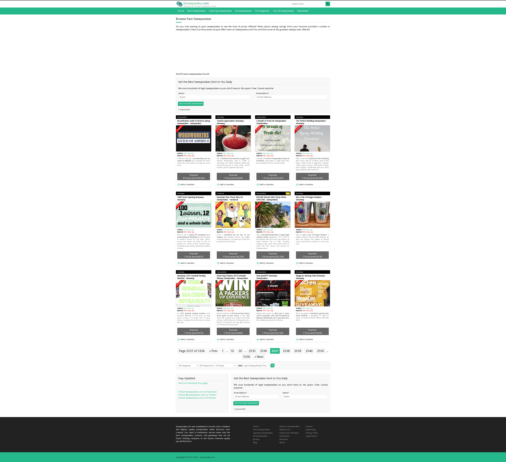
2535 (252, 351)
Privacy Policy (312, 432)
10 (232, 351)
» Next (259, 357)
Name (181, 93)
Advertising (311, 429)
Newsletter (303, 10)
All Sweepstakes (243, 10)
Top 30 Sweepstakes (283, 10)
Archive (256, 439)
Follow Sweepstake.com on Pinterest (197, 397)
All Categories (262, 10)
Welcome (283, 439)
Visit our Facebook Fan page (193, 382)
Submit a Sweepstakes (289, 426)
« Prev (213, 351)
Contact (309, 426)
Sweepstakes (182, 117)
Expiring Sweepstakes (220, 10)
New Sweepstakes (196, 10)
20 (240, 351)
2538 (286, 351)
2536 (263, 351)
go (273, 365)
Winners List (284, 429)
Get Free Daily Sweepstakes (191, 103)
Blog (255, 442)
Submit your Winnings (288, 432)
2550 (320, 351)
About (282, 442)
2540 (309, 351)
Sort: (240, 365)
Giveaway (220, 117)
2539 (297, 351)
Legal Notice (311, 436)
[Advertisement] (253, 51)
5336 (246, 357)
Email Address (262, 93)
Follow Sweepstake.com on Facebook (197, 391)
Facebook (220, 193)
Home (181, 10)
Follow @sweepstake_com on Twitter (197, 394)
